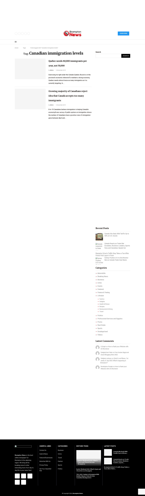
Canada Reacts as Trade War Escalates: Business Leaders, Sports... (121, 461)
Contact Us (42, 450)
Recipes (102, 306)
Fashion (102, 299)
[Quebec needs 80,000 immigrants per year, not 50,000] (30, 69)
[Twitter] (19, 33)
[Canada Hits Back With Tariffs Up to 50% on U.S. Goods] (99, 237)
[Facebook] (16, 33)
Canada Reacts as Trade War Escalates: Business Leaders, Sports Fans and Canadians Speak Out (117, 246)
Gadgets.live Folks (106, 352)
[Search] (129, 42)
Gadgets (102, 301)
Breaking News (103, 276)
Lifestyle (101, 296)
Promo (100, 322)
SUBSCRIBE (123, 33)
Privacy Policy (43, 465)
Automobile (101, 273)
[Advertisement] (59, 14)
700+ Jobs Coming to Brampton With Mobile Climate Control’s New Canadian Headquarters (87, 476)
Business (101, 280)
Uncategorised (103, 331)
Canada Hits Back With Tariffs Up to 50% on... (120, 452)
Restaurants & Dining (106, 309)
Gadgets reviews (106, 358)
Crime (100, 283)
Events (100, 286)
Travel (101, 311)
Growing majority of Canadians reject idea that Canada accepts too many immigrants (68, 96)
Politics (100, 315)
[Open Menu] (16, 42)
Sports (100, 328)
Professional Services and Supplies (110, 319)
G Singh (103, 346)
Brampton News (78, 493)
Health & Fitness (104, 304)
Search (98, 52)
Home (16, 48)
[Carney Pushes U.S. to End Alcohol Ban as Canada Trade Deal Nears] (99, 261)
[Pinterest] (25, 33)
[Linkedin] (28, 33)
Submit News (43, 454)
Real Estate (101, 325)
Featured (101, 289)
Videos (100, 335)
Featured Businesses (45, 457)
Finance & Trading (104, 292)
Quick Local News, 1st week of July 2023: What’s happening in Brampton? (114, 360)
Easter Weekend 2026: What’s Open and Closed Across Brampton (88, 462)
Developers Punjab (107, 366)
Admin (52, 70)
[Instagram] (22, 33)
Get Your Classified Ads (45, 470)
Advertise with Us (44, 461)
